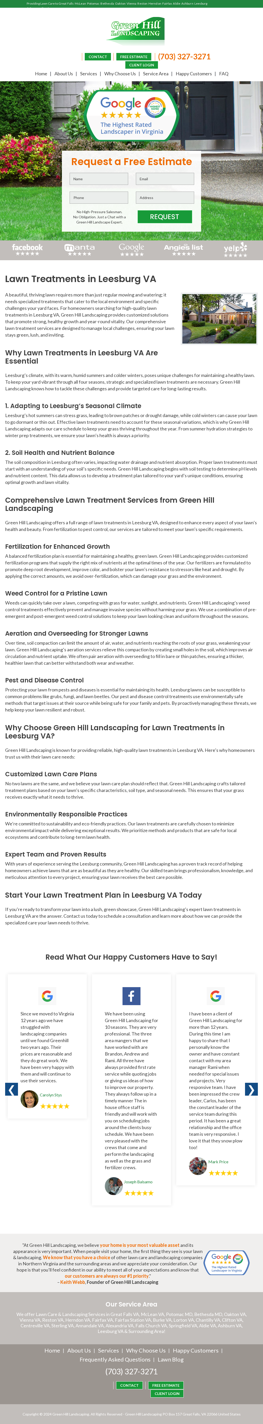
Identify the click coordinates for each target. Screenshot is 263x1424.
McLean (80, 3)
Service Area (155, 73)
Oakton (120, 3)
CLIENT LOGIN (141, 65)
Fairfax (167, 3)
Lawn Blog (171, 1359)
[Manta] (79, 254)
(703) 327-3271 (184, 56)
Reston (142, 3)
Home (41, 73)
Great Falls (66, 3)
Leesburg (201, 3)
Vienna (132, 3)
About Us (63, 73)
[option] (47, 1046)
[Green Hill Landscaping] (131, 31)
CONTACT (98, 57)
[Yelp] (235, 255)
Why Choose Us (120, 73)
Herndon (154, 3)
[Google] (131, 255)
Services (88, 73)
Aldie (176, 3)
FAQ (223, 73)
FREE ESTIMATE (133, 57)
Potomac (93, 3)
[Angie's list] (183, 255)
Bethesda (107, 3)
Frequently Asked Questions (115, 1359)
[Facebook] (27, 255)
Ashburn (187, 3)
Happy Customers (194, 73)
